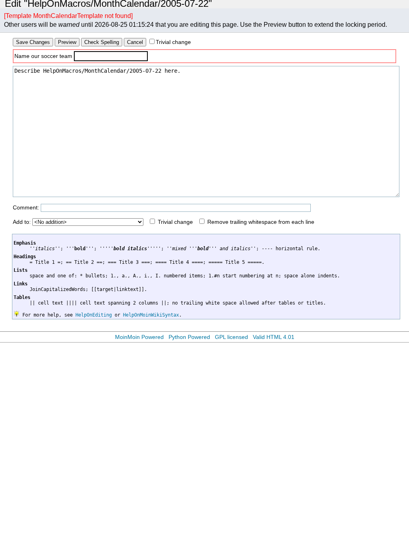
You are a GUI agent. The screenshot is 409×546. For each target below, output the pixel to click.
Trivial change (173, 42)
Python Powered (189, 337)
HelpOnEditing (93, 315)
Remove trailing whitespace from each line (260, 222)
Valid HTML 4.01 (273, 337)
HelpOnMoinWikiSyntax (151, 315)
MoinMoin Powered (139, 337)
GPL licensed (231, 337)
